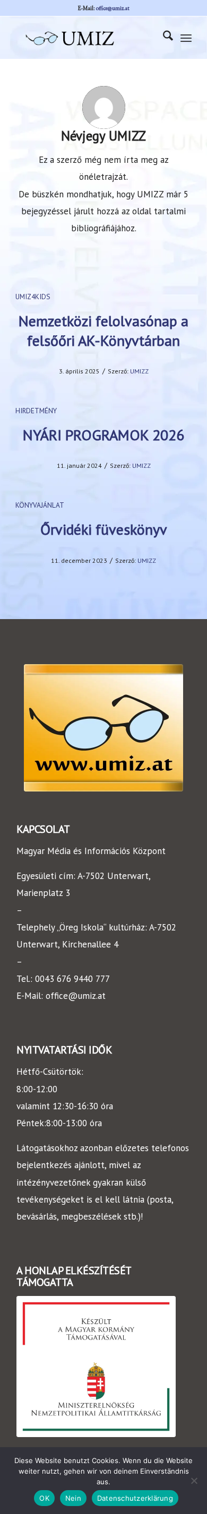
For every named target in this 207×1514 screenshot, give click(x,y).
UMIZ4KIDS (32, 296)
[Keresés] (162, 37)
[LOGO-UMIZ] (103, 727)
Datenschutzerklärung (135, 1498)
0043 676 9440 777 (72, 979)
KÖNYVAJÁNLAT (39, 505)
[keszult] (96, 1367)
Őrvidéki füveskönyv (103, 529)
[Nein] (193, 1480)
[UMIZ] (85, 37)
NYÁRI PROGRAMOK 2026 (103, 435)
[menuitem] (162, 37)
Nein (73, 1498)
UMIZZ (139, 371)
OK (44, 1498)
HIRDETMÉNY (36, 410)
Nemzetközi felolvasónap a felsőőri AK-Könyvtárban (103, 330)
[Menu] (186, 37)
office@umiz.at (113, 8)
